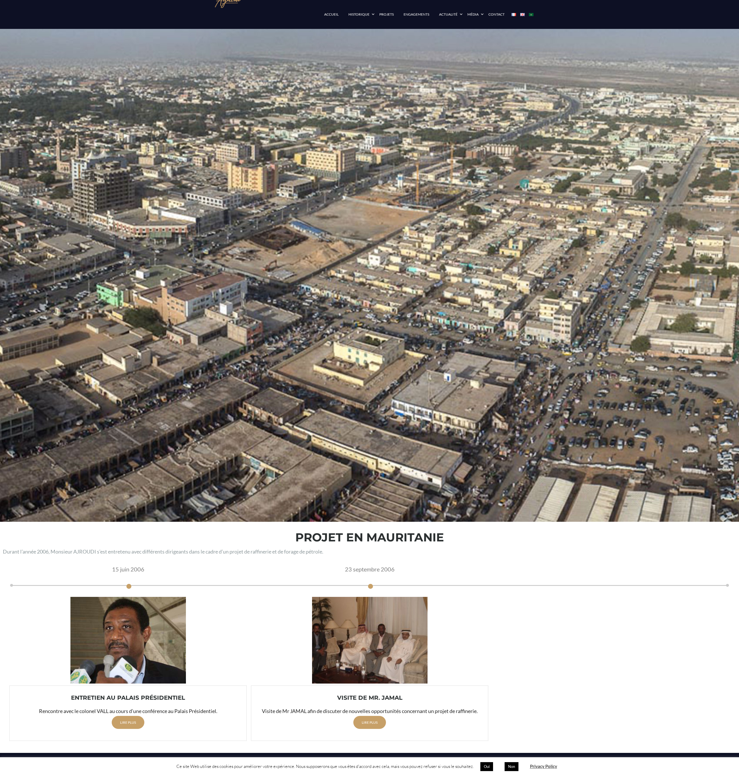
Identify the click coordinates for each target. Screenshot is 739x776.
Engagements (416, 14)
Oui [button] (487, 766)
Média (473, 14)
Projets (386, 14)
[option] (128, 671)
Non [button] (511, 766)
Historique (359, 14)
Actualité (448, 14)
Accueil (331, 14)
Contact (496, 14)
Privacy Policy (543, 766)
